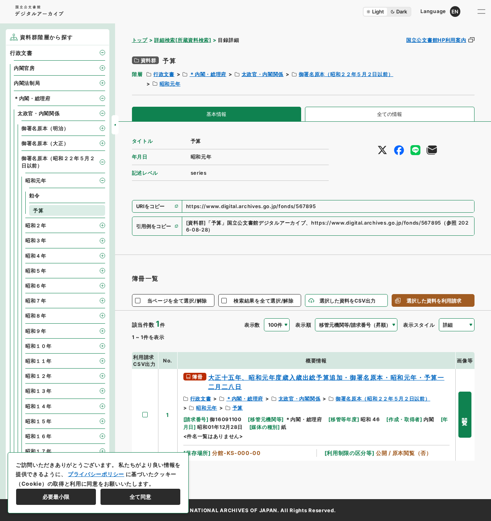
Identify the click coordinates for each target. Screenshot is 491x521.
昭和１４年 (38, 406)
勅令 (34, 195)
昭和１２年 (38, 376)
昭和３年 (35, 240)
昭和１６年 (38, 436)
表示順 (303, 325)
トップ (140, 40)
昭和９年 (35, 331)
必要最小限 (56, 496)
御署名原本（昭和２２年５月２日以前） (346, 74)
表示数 (252, 325)
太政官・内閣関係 (263, 74)
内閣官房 (24, 68)
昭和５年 (35, 271)
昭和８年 (35, 316)
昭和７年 (35, 301)
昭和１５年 (38, 421)
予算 (237, 408)
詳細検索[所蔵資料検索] (182, 40)
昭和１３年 (38, 391)
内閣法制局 (27, 83)
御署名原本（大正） (45, 143)
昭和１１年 (38, 361)
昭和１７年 (38, 451)
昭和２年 (35, 225)
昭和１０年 (38, 346)
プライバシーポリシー (96, 474)
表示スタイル (419, 325)
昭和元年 (170, 84)
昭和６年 (35, 286)
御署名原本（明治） (45, 128)
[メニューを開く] (481, 11)
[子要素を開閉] (102, 52)
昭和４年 (35, 256)
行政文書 (164, 74)
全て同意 (140, 496)
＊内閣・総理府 (207, 74)
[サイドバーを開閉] (115, 124)
